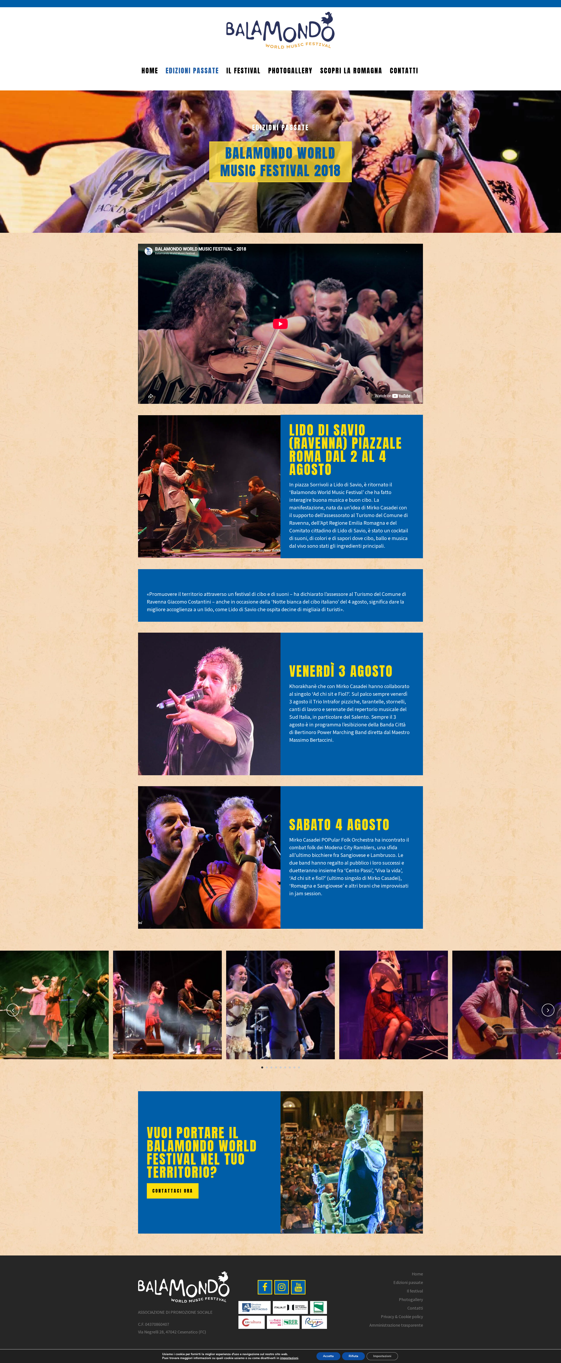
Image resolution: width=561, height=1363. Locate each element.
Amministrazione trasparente (396, 1324)
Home (417, 1273)
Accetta (328, 1356)
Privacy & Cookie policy (402, 1316)
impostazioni (289, 1358)
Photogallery (411, 1299)
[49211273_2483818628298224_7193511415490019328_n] (397, 1005)
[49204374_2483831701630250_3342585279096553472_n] (58, 1005)
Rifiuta (353, 1356)
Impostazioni (382, 1356)
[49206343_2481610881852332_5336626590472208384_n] (171, 1005)
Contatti (415, 1307)
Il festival (415, 1290)
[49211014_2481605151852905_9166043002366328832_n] (284, 1005)
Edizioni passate (408, 1282)
